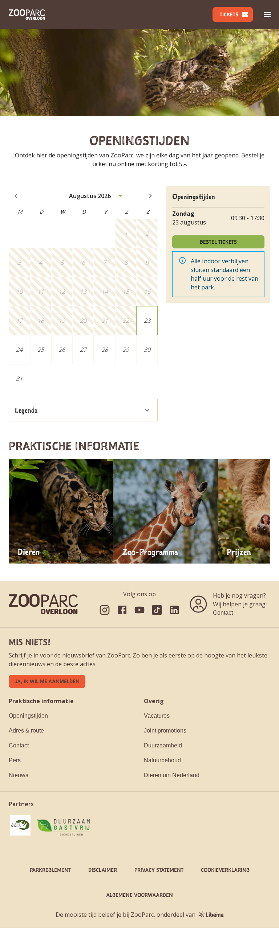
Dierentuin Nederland (171, 775)
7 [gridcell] (104, 263)
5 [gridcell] (62, 263)
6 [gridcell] (83, 263)
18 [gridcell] (40, 321)
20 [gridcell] (83, 321)
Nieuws (18, 775)
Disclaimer (102, 869)
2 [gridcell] (147, 234)
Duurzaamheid (163, 745)
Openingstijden (28, 716)
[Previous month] (16, 196)
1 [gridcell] (126, 234)
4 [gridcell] (40, 263)
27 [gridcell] (83, 350)
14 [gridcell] (104, 292)
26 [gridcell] (61, 350)
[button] (267, 14)
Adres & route (26, 730)
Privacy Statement (158, 869)
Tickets (229, 14)
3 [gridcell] (19, 263)
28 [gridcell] (104, 350)
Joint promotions (165, 730)
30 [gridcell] (147, 350)
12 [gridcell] (61, 292)
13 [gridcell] (83, 292)
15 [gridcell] (125, 292)
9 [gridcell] (147, 263)
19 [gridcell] (61, 321)
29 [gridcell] (125, 350)
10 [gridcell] (19, 292)
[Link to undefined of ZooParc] (104, 610)
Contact (223, 613)
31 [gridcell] (19, 379)
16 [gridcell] (147, 292)
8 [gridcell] (126, 263)
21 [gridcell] (104, 321)
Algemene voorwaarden (139, 894)
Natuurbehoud (162, 760)
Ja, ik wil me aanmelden (47, 681)
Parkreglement (50, 869)
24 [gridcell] (19, 350)
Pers (15, 760)
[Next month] (150, 196)
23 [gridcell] (147, 321)
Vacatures (157, 716)
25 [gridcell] (40, 350)
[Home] (27, 14)
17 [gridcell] (19, 321)
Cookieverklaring (225, 869)
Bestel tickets (218, 241)
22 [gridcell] (125, 321)
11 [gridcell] (40, 292)
